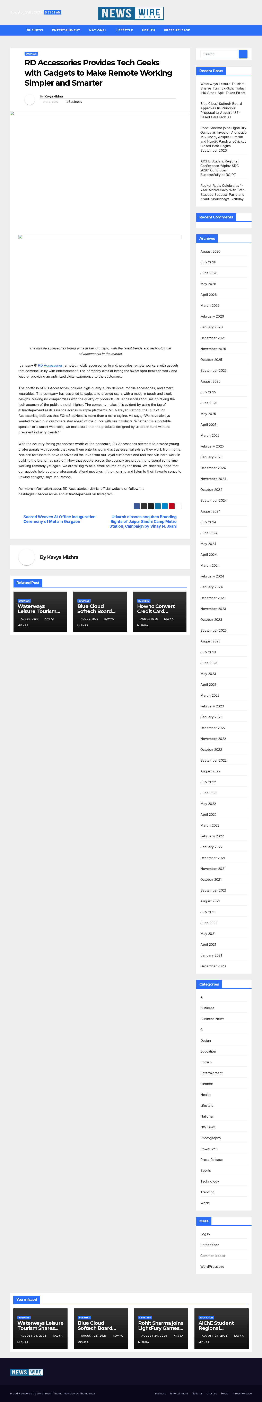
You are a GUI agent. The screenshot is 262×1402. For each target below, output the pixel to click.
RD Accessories (50, 365)
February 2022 (212, 836)
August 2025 (210, 381)
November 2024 (213, 479)
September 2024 (213, 500)
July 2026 (208, 262)
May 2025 (208, 414)
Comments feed (212, 1256)
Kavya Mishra (54, 96)
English (206, 1062)
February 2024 (212, 576)
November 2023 (213, 609)
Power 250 (209, 1149)
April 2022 (208, 814)
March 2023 (210, 695)
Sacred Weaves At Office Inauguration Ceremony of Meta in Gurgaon (60, 519)
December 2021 (212, 858)
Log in (205, 1234)
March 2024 (210, 565)
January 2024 (211, 587)
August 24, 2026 (215, 1335)
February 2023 (212, 706)
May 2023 (208, 674)
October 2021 (211, 879)
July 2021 (208, 912)
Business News (212, 1019)
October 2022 (211, 749)
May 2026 (208, 284)
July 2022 (208, 782)
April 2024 (208, 555)
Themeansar (87, 1393)
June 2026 (209, 273)
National (98, 30)
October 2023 (211, 620)
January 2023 (211, 717)
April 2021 (208, 944)
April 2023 (208, 685)
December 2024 (213, 468)
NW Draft (208, 1127)
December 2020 (213, 966)
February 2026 (212, 316)
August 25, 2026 (34, 1335)
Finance (206, 1084)
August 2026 (210, 251)
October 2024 (211, 490)
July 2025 (208, 392)
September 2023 (213, 630)
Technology (209, 1181)
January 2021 (211, 955)
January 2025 (211, 457)
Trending (207, 1192)
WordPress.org (212, 1266)
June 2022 (208, 793)
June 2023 (208, 663)
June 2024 (209, 533)
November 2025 (213, 349)
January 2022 (211, 847)
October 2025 (211, 360)
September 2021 (213, 890)
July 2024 (208, 522)
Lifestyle (124, 30)
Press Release (177, 30)
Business (35, 30)
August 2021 (210, 901)
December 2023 (213, 598)
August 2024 (210, 511)
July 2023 (208, 652)
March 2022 (210, 825)
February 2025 (212, 446)
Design (205, 1040)
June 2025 (208, 403)
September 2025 (213, 370)
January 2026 (211, 327)
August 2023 (210, 641)
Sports (205, 1170)
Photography (210, 1138)
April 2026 (208, 295)
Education (208, 1051)
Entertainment (66, 30)
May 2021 (208, 934)
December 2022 (213, 728)
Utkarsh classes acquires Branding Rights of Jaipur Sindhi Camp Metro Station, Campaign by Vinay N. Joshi (143, 522)
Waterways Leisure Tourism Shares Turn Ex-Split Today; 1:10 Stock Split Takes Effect (223, 88)
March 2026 (210, 305)
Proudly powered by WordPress (31, 1393)
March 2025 (210, 435)
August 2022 (210, 771)
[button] (250, 30)
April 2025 (208, 425)
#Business (74, 102)
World (205, 1203)
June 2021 (208, 923)
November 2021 (213, 869)
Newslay (69, 1393)
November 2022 (213, 739)
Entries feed (209, 1245)
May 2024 (208, 544)
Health (148, 30)
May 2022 (208, 804)
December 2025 (213, 338)
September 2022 (213, 760)
